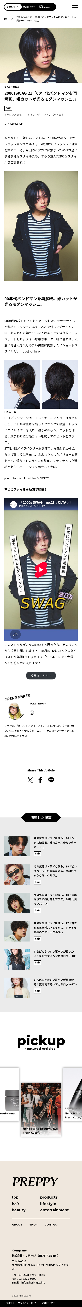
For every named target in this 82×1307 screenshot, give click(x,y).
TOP (6, 18)
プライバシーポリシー (28, 1303)
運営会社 (10, 1303)
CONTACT (52, 1224)
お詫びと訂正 (48, 1303)
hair (8, 108)
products (49, 1197)
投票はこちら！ (41, 675)
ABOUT (17, 1224)
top (15, 1197)
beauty (19, 1210)
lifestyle (48, 1203)
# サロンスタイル (14, 115)
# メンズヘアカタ (54, 115)
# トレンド (34, 115)
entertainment (54, 1210)
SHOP (33, 1224)
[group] (41, 848)
